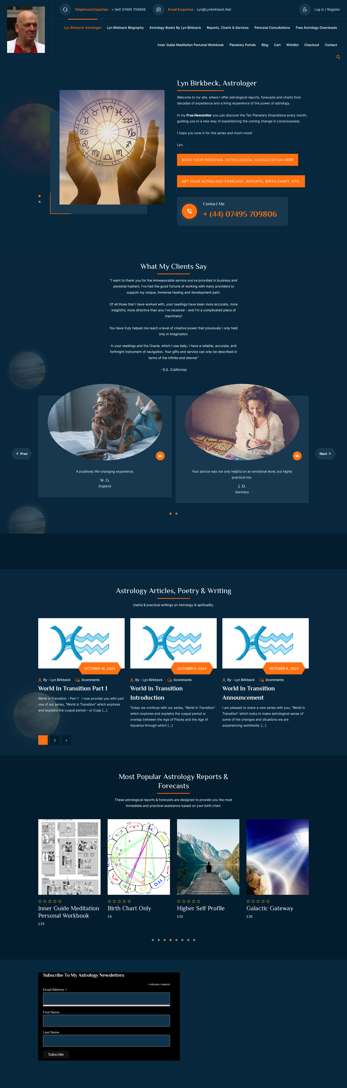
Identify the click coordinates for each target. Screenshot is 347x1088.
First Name (51, 1012)
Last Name (51, 1032)
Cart (277, 45)
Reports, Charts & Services (228, 28)
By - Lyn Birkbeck (57, 680)
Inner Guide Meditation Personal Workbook (190, 45)
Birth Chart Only (64, 908)
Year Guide (265, 908)
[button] (39, 196)
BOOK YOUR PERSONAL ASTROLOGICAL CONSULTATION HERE (237, 160)
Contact (331, 45)
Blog (265, 45)
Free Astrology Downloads (316, 28)
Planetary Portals (242, 45)
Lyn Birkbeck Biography (125, 28)
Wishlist (292, 45)
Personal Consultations (272, 28)
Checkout (311, 45)
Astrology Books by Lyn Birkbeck (175, 28)
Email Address (55, 989)
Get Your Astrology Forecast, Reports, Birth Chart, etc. (241, 181)
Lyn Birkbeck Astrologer (82, 28)
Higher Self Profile (136, 908)
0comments (90, 680)
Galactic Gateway (205, 908)
